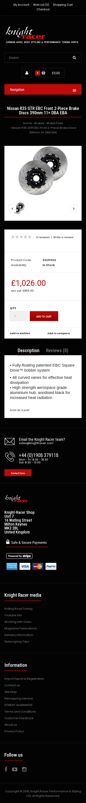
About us (10, 725)
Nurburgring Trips (16, 641)
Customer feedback (19, 718)
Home (27, 123)
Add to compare (58, 333)
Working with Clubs (18, 622)
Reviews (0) (57, 350)
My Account (21, 5)
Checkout (43, 9)
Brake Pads (55, 123)
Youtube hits (13, 615)
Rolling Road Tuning (18, 609)
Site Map (10, 692)
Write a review (63, 237)
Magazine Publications (20, 628)
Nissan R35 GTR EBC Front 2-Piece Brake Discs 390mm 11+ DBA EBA (43, 130)
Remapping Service (18, 698)
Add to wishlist (20, 333)
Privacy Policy (14, 731)
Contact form (18, 473)
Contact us (12, 685)
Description (28, 350)
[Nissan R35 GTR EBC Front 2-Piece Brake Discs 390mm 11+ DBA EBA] (43, 171)
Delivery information (18, 635)
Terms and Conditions (20, 711)
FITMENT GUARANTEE (18, 705)
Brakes (39, 123)
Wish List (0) (41, 5)
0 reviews (43, 237)
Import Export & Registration (24, 679)
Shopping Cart (63, 5)
